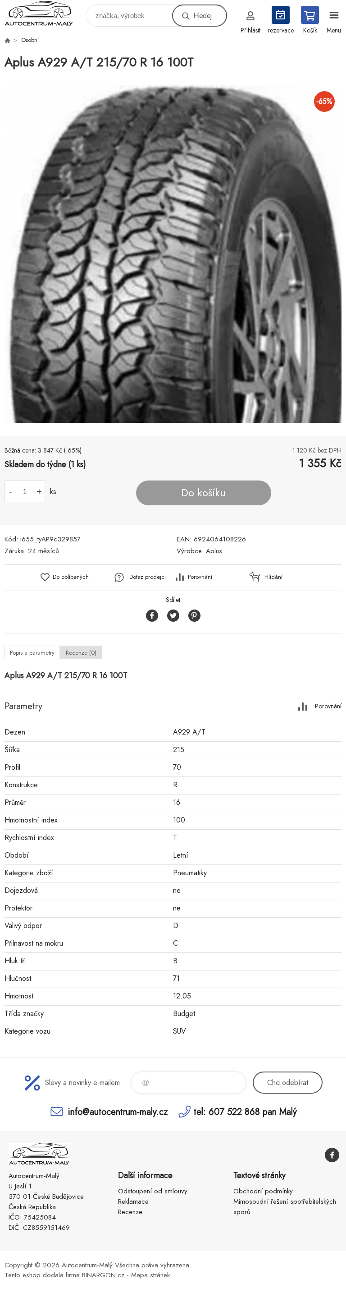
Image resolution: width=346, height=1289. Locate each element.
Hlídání (273, 577)
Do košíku (203, 492)
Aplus (214, 551)
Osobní (30, 40)
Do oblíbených (71, 577)
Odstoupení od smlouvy (152, 1191)
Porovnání (200, 577)
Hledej (202, 15)
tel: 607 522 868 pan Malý (245, 1111)
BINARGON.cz (103, 1275)
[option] (173, 254)
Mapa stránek (150, 1275)
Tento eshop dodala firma (42, 1275)
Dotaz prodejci (147, 577)
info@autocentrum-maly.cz (118, 1111)
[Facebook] (332, 1155)
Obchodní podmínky (263, 1191)
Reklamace (133, 1201)
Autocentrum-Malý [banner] (44, 13)
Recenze (130, 1212)
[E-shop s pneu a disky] (7, 40)
